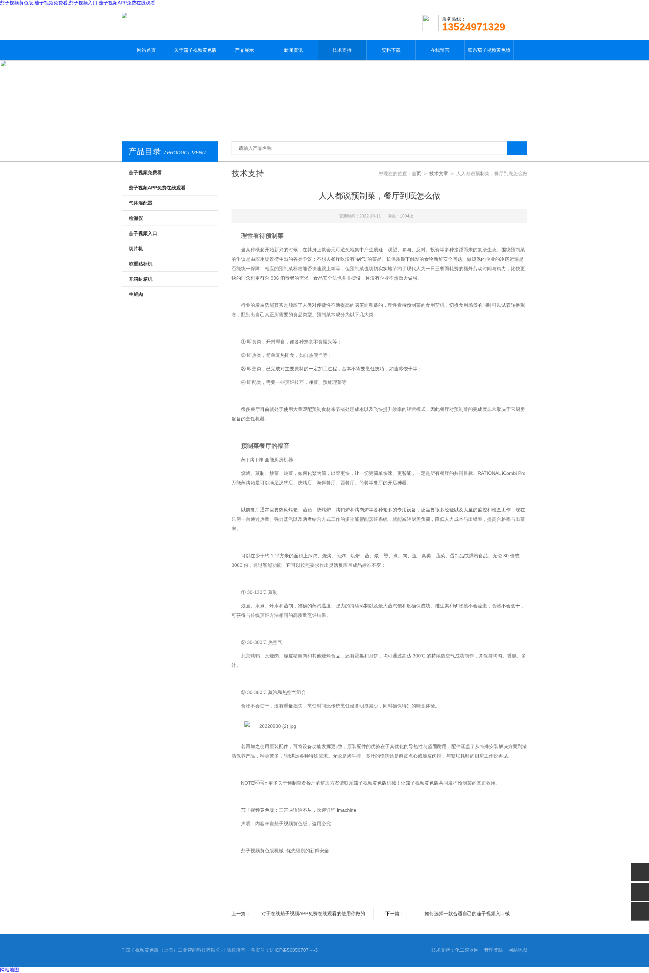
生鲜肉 (136, 294)
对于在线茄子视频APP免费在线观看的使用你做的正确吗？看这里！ (313, 915)
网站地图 (517, 950)
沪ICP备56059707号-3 (294, 950)
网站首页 (146, 50)
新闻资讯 (293, 50)
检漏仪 (136, 218)
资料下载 (391, 50)
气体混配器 (140, 203)
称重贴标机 (140, 264)
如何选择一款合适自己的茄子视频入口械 (467, 913)
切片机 (136, 248)
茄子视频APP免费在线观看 (157, 187)
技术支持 (342, 50)
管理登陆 (493, 950)
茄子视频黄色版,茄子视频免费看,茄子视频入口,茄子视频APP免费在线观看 (77, 2)
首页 (416, 173)
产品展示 (244, 50)
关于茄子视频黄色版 (195, 50)
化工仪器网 (467, 950)
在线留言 (440, 50)
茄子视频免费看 (145, 172)
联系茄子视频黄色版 (489, 50)
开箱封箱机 (140, 279)
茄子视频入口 (143, 233)
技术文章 (438, 173)
